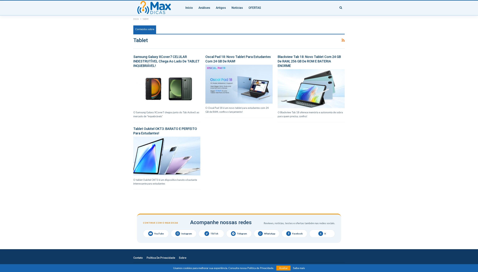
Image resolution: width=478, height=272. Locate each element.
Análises (204, 8)
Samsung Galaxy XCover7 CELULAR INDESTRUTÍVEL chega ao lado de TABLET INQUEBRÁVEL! (166, 61)
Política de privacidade (161, 257)
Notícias (237, 8)
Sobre (182, 257)
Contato (138, 257)
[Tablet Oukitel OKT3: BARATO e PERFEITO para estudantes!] (166, 156)
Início (189, 8)
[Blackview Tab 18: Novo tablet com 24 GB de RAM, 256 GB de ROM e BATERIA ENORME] (311, 88)
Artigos (221, 8)
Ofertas (255, 8)
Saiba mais (299, 268)
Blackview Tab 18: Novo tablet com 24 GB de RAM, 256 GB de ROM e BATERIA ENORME (309, 61)
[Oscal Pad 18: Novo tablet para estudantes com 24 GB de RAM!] (238, 84)
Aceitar (283, 268)
